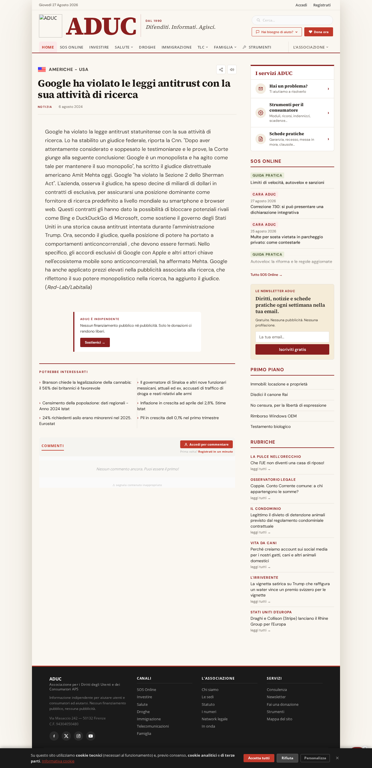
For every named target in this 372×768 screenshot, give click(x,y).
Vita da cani (264, 543)
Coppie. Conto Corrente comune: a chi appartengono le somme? (287, 488)
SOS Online (72, 47)
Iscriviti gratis (292, 349)
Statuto (208, 704)
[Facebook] (54, 736)
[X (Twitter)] (66, 736)
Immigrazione (177, 47)
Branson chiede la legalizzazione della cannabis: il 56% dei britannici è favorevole (85, 385)
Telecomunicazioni (153, 726)
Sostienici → (95, 342)
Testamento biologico (271, 426)
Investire (99, 47)
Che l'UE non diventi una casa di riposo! (287, 462)
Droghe (147, 47)
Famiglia (223, 47)
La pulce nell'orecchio (276, 456)
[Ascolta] (232, 69)
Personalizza (315, 758)
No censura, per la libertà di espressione (288, 405)
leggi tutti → (261, 469)
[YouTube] (90, 736)
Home (48, 47)
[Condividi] (221, 69)
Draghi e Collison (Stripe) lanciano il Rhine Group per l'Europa (289, 621)
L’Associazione (309, 47)
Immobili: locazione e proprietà (279, 384)
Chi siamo (210, 689)
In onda (208, 726)
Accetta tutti (259, 758)
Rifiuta (287, 758)
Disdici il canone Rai (269, 394)
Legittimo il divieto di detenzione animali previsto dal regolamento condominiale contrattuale (288, 520)
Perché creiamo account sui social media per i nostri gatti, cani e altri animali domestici (289, 554)
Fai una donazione (282, 704)
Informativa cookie (58, 761)
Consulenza (277, 689)
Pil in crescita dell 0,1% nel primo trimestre (179, 417)
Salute (122, 47)
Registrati (322, 5)
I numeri (209, 711)
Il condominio (266, 508)
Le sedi (208, 696)
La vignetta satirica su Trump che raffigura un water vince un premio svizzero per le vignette (290, 589)
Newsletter (276, 696)
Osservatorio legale (273, 479)
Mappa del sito (279, 718)
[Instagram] (78, 736)
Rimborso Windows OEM (274, 416)
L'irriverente (264, 577)
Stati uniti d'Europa (271, 612)
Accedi (301, 5)
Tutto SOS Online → (266, 274)
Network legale (215, 718)
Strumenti (260, 47)
